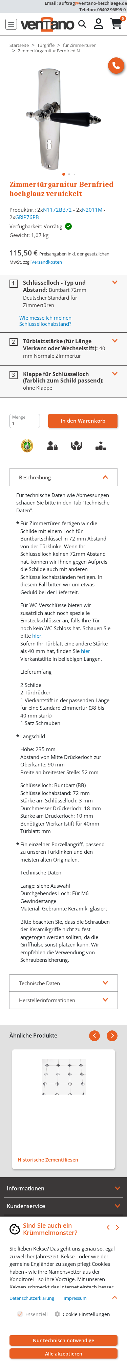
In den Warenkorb (83, 420)
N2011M (92, 209)
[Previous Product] (94, 1035)
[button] (99, 24)
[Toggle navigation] (11, 24)
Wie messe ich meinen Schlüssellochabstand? (45, 321)
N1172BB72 (57, 209)
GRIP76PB (27, 217)
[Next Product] (112, 1035)
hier (36, 635)
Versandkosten (46, 262)
